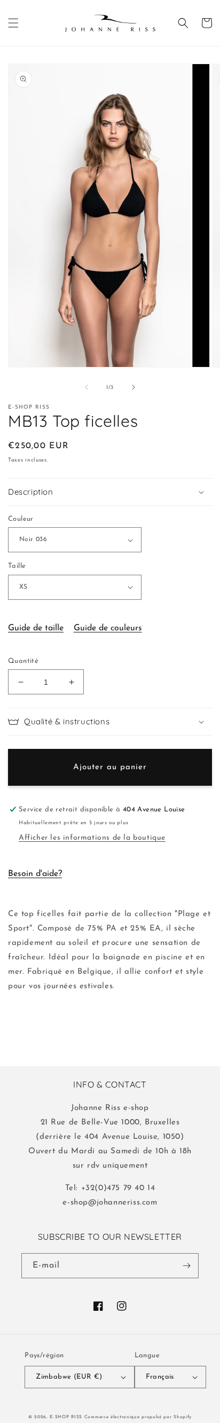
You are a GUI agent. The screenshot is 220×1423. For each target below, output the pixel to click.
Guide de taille (36, 628)
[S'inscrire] (186, 1265)
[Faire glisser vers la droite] (133, 387)
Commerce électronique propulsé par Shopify (138, 1417)
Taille (17, 565)
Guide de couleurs (108, 628)
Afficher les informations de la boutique (92, 838)
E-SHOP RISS (66, 1417)
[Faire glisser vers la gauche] (86, 387)
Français (160, 1376)
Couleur (21, 518)
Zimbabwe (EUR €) (69, 1376)
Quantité (23, 661)
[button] (13, 23)
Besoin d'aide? (35, 874)
